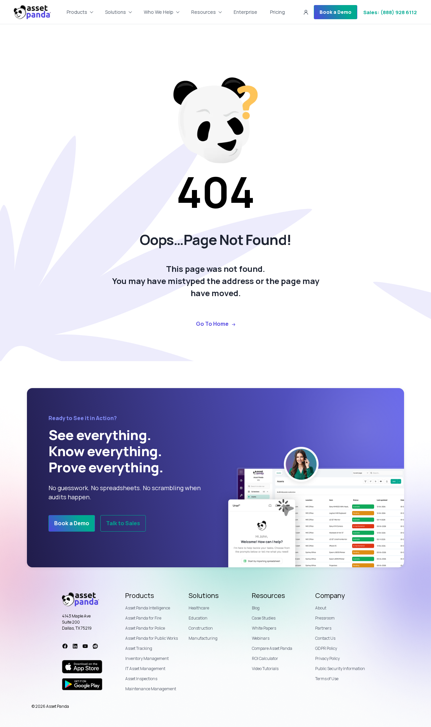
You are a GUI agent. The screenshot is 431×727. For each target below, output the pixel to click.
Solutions (204, 596)
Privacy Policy (327, 658)
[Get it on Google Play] (82, 684)
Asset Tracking (138, 648)
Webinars (260, 638)
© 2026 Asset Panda (50, 706)
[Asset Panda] (32, 12)
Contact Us (325, 638)
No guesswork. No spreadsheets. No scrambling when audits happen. (124, 492)
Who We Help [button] (158, 12)
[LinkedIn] (75, 646)
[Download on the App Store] (82, 666)
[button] (305, 12)
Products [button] (77, 12)
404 (215, 192)
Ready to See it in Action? (82, 418)
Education (198, 618)
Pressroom (325, 618)
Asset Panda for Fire (143, 618)
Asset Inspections (141, 679)
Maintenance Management (150, 689)
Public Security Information (340, 668)
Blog (256, 608)
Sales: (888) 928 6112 (390, 12)
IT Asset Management (145, 668)
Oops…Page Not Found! (215, 239)
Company (330, 596)
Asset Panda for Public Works (151, 638)
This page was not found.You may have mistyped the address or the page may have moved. (215, 280)
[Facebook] (65, 646)
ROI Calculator (265, 658)
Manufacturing (203, 638)
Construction (201, 628)
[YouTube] (85, 646)
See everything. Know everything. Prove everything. (105, 451)
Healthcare (199, 608)
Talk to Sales (123, 523)
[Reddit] (95, 646)
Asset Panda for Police (145, 628)
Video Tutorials (265, 668)
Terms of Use (326, 679)
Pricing (277, 12)
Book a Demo (336, 12)
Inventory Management (147, 658)
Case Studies (263, 618)
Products (139, 596)
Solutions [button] (115, 12)
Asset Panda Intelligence (147, 608)
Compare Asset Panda (272, 648)
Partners (323, 628)
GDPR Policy (326, 648)
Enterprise (245, 12)
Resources (203, 12)
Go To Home (212, 324)
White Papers (264, 628)
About (320, 608)
